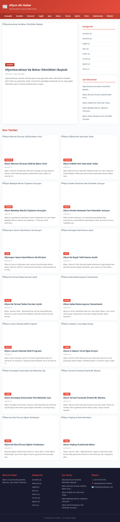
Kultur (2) (86, 54)
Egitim (77, 16)
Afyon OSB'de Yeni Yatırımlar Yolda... (96, 103)
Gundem (19, 16)
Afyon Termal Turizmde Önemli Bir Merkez (84, 397)
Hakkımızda (98, 16)
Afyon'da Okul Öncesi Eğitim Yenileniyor (24, 444)
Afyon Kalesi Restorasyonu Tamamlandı (82, 304)
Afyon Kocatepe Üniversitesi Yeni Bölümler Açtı (27, 397)
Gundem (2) (87, 33)
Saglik (41, 16)
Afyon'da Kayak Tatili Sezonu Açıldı (80, 257)
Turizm (68, 16)
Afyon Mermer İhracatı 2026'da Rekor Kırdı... (74, 487)
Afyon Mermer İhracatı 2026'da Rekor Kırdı (25, 163)
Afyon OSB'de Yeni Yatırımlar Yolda (80, 163)
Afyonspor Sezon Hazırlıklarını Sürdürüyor (25, 257)
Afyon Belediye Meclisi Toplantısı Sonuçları (25, 210)
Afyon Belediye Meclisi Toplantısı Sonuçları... (75, 500)
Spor (50, 16)
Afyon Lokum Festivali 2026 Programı (23, 351)
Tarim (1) (85, 69)
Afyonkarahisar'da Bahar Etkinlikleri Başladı (36, 70)
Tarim (86, 16)
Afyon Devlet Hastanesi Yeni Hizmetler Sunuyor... (73, 506)
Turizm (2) (86, 59)
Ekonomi (30, 16)
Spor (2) (85, 49)
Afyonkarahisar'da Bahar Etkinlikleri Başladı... (71, 481)
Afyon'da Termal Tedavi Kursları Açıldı (23, 304)
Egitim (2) (86, 64)
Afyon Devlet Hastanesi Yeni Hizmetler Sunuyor (86, 210)
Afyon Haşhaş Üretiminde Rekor (79, 444)
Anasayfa (8, 16)
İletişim (110, 16)
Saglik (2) (86, 43)
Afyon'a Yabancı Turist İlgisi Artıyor (80, 351)
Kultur (58, 16)
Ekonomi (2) (87, 38)
